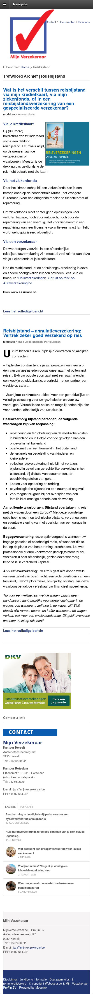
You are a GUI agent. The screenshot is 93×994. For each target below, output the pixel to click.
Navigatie (20, 4)
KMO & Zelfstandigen (29, 342)
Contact (51, 22)
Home (25, 67)
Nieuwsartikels (25, 114)
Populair (26, 806)
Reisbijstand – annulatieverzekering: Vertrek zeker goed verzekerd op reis (42, 332)
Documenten (67, 22)
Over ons (84, 22)
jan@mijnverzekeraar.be (29, 947)
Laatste (10, 806)
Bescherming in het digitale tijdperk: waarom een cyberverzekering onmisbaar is (37, 816)
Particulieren (52, 342)
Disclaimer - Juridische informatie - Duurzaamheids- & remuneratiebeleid (38, 981)
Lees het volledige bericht (23, 311)
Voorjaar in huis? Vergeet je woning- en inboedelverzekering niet (42, 868)
